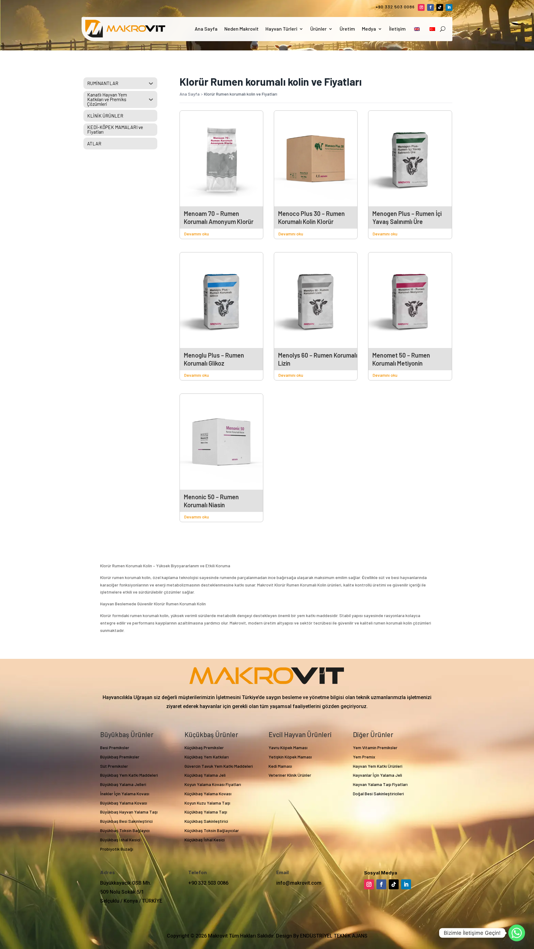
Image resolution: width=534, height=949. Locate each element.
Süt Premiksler (114, 766)
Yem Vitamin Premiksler (375, 747)
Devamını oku (196, 233)
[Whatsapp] (516, 933)
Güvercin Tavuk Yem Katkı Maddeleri (218, 766)
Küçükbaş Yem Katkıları (206, 756)
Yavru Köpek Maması (288, 747)
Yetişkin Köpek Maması (290, 756)
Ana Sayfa (206, 29)
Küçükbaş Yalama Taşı (205, 811)
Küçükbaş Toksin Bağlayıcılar (211, 830)
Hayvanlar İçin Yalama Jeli (377, 775)
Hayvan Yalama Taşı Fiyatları (380, 784)
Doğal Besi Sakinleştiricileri (378, 793)
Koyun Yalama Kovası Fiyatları (212, 784)
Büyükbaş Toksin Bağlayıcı (125, 830)
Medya (369, 29)
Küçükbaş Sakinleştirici (206, 821)
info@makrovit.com (298, 883)
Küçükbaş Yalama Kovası (207, 793)
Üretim (347, 29)
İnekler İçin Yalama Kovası (124, 793)
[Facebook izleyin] (430, 7)
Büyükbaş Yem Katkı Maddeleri (129, 775)
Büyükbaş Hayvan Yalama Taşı (129, 811)
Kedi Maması (280, 766)
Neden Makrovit (241, 29)
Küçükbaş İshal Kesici (204, 839)
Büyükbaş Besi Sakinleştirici (126, 821)
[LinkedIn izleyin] (449, 7)
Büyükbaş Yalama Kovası (123, 802)
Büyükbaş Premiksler (119, 756)
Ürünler (318, 29)
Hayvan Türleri (281, 29)
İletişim (397, 29)
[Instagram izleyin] (421, 7)
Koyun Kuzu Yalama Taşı (207, 802)
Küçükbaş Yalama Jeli (205, 775)
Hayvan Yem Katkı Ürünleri (377, 766)
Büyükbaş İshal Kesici (120, 839)
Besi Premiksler (114, 747)
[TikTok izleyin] (439, 7)
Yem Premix (364, 756)
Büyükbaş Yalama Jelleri (123, 784)
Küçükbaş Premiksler (204, 747)
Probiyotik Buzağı (116, 849)
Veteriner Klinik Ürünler (290, 775)
